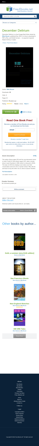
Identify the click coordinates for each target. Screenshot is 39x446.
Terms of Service (19, 413)
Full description (7, 171)
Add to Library (26, 112)
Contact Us (19, 403)
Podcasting (19, 391)
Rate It (26, 103)
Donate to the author (9, 210)
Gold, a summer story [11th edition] (19, 253)
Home (19, 397)
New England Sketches (19, 304)
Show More (19, 336)
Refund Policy (19, 417)
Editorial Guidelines (19, 419)
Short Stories (16, 280)
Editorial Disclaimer (19, 420)
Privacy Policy (19, 415)
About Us (19, 399)
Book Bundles (19, 387)
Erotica (16, 255)
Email (12, 130)
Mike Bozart (6, 36)
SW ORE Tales (19, 329)
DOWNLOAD (9, 112)
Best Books (19, 386)
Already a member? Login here (19, 139)
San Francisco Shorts (20, 278)
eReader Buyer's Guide (19, 401)
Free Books (19, 384)
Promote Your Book (19, 393)
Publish (19, 389)
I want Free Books (19, 135)
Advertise (19, 422)
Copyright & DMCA (19, 411)
